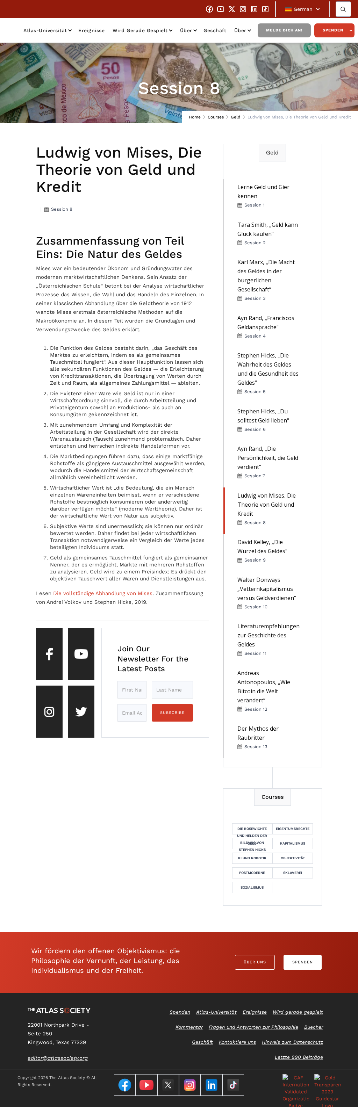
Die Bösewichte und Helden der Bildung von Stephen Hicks (252, 830)
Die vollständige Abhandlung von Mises (102, 593)
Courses (216, 117)
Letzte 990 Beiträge (299, 1057)
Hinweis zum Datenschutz (292, 1042)
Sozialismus (252, 887)
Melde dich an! (284, 30)
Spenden (333, 30)
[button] (302, 9)
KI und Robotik (252, 858)
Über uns (255, 962)
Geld (236, 117)
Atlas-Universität (45, 30)
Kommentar (189, 1027)
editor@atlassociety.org (58, 1058)
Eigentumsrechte (292, 829)
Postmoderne (252, 873)
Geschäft (214, 30)
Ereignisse (91, 30)
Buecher (313, 1027)
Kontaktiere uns (237, 1042)
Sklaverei (292, 873)
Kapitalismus (292, 843)
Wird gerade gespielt (140, 30)
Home (195, 117)
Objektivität (293, 858)
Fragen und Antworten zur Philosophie (253, 1027)
